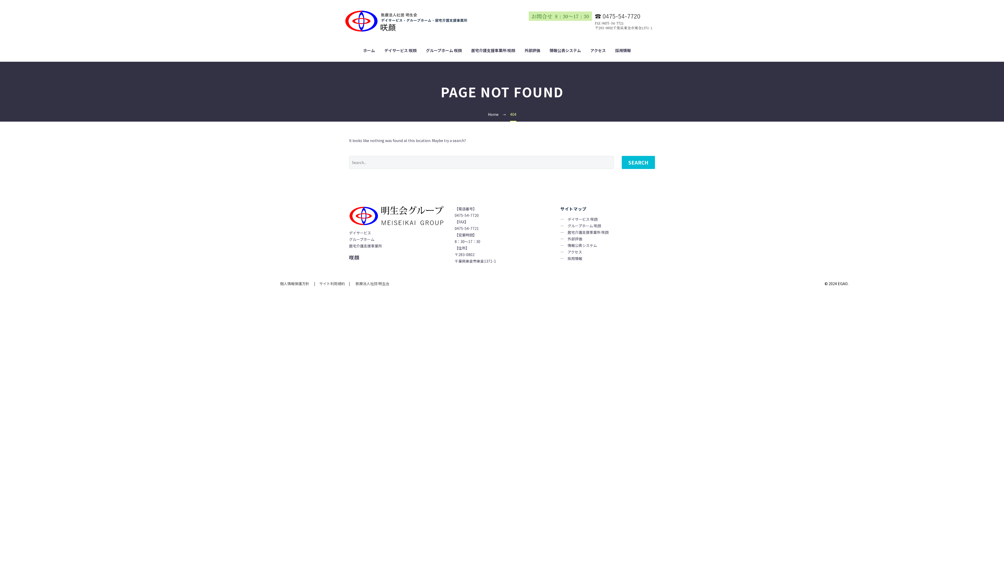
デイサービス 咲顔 (400, 50)
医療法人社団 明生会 (372, 283)
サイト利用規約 (331, 283)
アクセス (598, 50)
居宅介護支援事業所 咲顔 (493, 50)
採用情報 (623, 50)
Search (638, 162)
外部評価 (532, 50)
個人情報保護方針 (295, 283)
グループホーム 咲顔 (444, 50)
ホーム (369, 50)
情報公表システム (565, 50)
